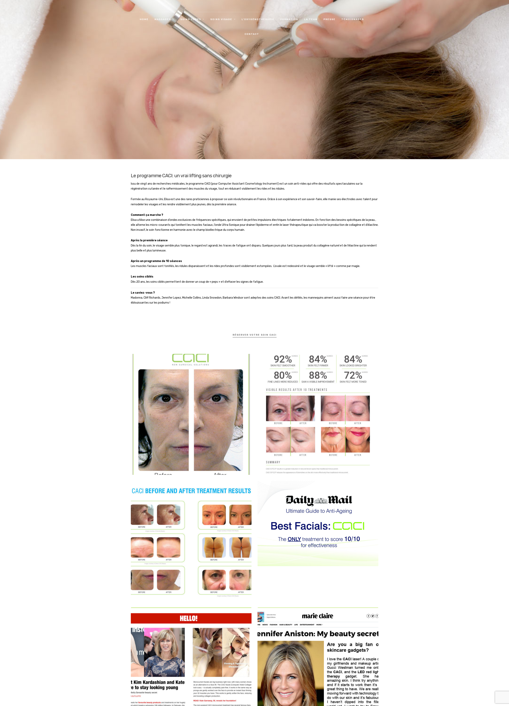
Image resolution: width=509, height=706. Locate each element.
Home (144, 19)
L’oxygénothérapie (258, 19)
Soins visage (221, 19)
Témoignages (352, 19)
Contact (252, 34)
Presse (329, 19)
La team (311, 19)
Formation (289, 19)
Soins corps (190, 19)
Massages (162, 19)
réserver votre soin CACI (255, 334)
